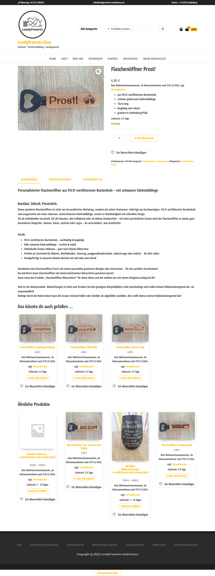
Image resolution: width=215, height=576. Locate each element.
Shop (64, 59)
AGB (19, 545)
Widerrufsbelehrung (104, 545)
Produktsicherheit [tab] (60, 179)
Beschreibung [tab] (29, 179)
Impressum (159, 545)
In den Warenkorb (144, 138)
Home (52, 59)
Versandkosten (118, 89)
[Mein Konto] (181, 29)
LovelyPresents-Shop (34, 42)
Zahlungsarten (135, 545)
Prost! (113, 164)
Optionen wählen (37, 491)
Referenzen (95, 59)
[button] (98, 71)
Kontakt (113, 59)
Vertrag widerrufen (186, 545)
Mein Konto (130, 59)
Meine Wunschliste (154, 59)
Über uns (78, 59)
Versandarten (75, 545)
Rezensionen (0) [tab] (92, 179)
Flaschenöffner (148, 161)
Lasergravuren (162, 161)
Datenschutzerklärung (44, 545)
